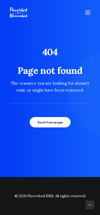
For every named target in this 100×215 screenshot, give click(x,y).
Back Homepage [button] (49, 122)
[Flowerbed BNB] (18, 12)
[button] (87, 12)
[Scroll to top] (90, 204)
